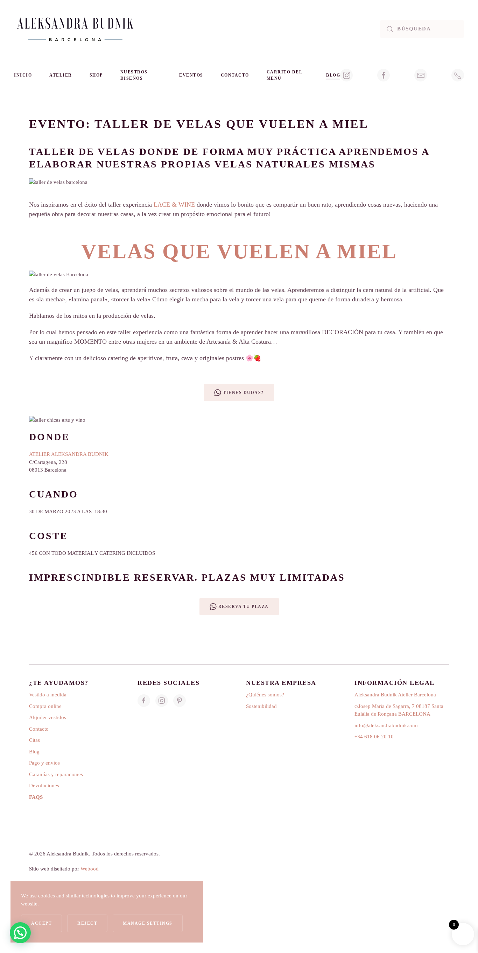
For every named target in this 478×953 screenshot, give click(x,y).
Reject (87, 923)
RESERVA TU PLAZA (243, 606)
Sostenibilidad (261, 706)
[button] (20, 932)
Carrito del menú (284, 75)
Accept (41, 923)
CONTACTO (235, 75)
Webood (90, 869)
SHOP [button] (96, 75)
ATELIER (60, 75)
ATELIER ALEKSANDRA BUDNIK (68, 454)
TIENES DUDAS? (243, 392)
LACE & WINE (174, 204)
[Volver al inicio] (75, 29)
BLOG (333, 75)
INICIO (23, 75)
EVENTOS (191, 75)
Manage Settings (148, 923)
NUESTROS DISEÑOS (134, 75)
